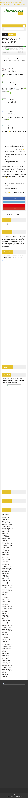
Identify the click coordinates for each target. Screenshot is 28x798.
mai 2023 (4, 577)
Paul (8, 56)
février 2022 (5, 603)
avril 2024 (4, 557)
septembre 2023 (6, 570)
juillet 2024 (5, 552)
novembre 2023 (6, 566)
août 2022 (4, 592)
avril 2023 (4, 578)
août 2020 (4, 632)
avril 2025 (4, 537)
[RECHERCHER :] (14, 29)
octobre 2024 (5, 547)
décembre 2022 (6, 585)
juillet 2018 (5, 674)
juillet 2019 (5, 653)
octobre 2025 (5, 526)
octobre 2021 (5, 610)
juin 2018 (4, 676)
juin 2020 (4, 636)
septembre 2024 (6, 549)
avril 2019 (4, 658)
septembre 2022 (6, 591)
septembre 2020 (6, 631)
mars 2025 (4, 538)
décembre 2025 (6, 523)
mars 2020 (4, 639)
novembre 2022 (6, 587)
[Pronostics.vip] (14, 11)
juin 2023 (4, 575)
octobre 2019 (5, 648)
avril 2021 (4, 618)
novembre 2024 (6, 545)
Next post (19, 214)
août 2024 (4, 551)
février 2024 (5, 561)
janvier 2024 (5, 563)
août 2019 (4, 651)
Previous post (10, 214)
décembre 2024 (6, 544)
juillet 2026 (5, 514)
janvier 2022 (5, 604)
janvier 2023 (5, 584)
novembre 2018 (6, 667)
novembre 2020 (6, 627)
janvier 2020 (5, 643)
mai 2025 (4, 535)
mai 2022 (4, 598)
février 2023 (5, 582)
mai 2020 (4, 638)
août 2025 (4, 530)
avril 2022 (4, 599)
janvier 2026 (5, 521)
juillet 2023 (5, 573)
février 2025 (5, 540)
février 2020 (5, 641)
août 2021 (4, 611)
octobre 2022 (5, 589)
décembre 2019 (6, 645)
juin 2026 (4, 516)
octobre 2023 (5, 568)
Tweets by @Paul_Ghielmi (8, 496)
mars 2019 (4, 660)
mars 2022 (4, 601)
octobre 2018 (5, 669)
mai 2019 (4, 657)
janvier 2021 (5, 624)
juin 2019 (4, 655)
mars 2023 (4, 580)
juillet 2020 (5, 634)
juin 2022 (4, 596)
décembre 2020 (6, 625)
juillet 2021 (5, 613)
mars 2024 (4, 559)
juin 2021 (4, 615)
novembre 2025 (6, 524)
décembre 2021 (6, 606)
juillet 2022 (5, 594)
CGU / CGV (14, 794)
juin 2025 (4, 533)
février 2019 (5, 662)
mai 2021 (4, 617)
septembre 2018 (6, 671)
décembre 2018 (6, 665)
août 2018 (4, 672)
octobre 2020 (5, 629)
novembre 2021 (6, 608)
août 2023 (4, 571)
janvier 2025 (5, 542)
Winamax (9, 192)
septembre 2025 (6, 528)
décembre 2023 (6, 564)
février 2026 (5, 519)
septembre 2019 (6, 650)
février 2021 (5, 622)
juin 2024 (4, 554)
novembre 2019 (6, 646)
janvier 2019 (5, 664)
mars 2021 (4, 620)
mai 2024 (4, 556)
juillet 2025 (5, 531)
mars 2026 (4, 517)
